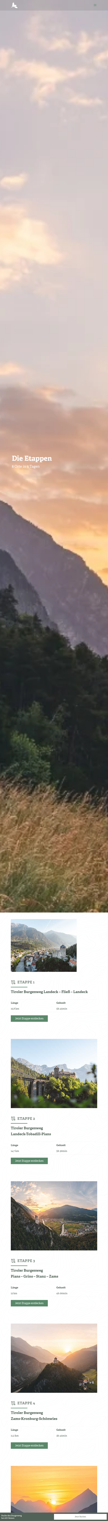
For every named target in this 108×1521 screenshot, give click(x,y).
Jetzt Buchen (80, 1516)
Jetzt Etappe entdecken (29, 1018)
